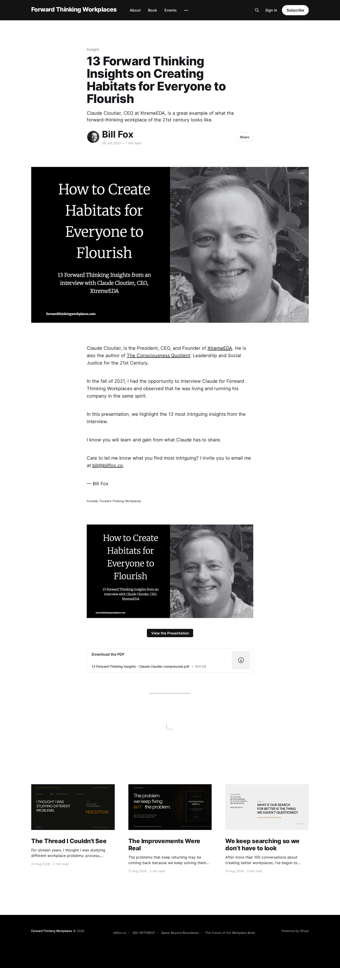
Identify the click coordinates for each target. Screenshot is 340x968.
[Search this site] (257, 10)
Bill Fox (117, 134)
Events (170, 10)
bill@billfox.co (107, 465)
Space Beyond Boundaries (180, 933)
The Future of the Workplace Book (230, 933)
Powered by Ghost (295, 931)
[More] (186, 10)
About (135, 10)
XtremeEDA (219, 348)
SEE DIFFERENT (144, 933)
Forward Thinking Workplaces (74, 9)
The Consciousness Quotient (158, 355)
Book (152, 10)
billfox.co (119, 933)
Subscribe (295, 10)
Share (244, 137)
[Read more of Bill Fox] (93, 136)
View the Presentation (170, 633)
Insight (93, 49)
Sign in (271, 10)
